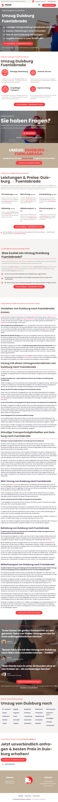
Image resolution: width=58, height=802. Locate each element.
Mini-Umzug (14, 484)
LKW (53, 542)
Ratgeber (20, 796)
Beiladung (8, 213)
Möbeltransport (33, 217)
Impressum (28, 796)
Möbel (47, 329)
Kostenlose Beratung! (7, 116)
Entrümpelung (52, 201)
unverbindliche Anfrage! (20, 233)
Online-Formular (14, 266)
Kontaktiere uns (29, 357)
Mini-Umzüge (28, 201)
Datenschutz (36, 796)
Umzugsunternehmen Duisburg (22, 799)
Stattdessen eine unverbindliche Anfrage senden (29, 137)
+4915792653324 (52, 1)
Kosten (54, 317)
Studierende (29, 198)
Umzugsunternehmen (27, 319)
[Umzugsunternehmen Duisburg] (6, 5)
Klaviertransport (45, 216)
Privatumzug (7, 201)
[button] (39, 4)
